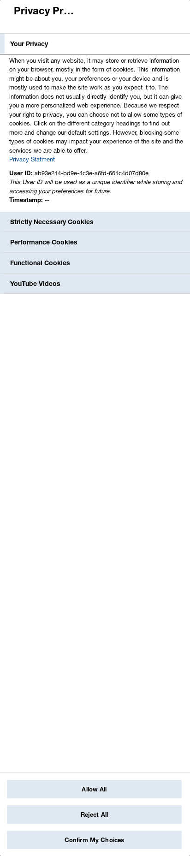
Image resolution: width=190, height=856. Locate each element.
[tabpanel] (96, 132)
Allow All (94, 789)
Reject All (94, 814)
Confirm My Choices (94, 840)
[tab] (95, 44)
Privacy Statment (32, 159)
